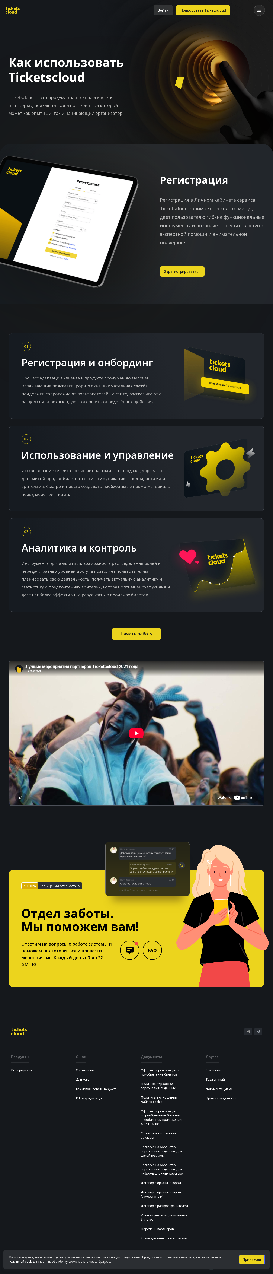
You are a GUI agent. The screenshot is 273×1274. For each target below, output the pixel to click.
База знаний (215, 1079)
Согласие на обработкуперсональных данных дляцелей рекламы (161, 1151)
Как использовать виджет (96, 1089)
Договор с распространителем (164, 1206)
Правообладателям (221, 1098)
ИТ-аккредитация (89, 1098)
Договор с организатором (161, 1183)
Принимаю (252, 1259)
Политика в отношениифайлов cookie (159, 1099)
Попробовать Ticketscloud (203, 10)
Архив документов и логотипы (164, 1238)
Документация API (220, 1089)
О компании (85, 1070)
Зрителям (213, 1070)
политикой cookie (21, 1261)
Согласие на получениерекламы (158, 1135)
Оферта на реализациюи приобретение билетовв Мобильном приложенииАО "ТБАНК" (161, 1117)
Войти (163, 10)
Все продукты (21, 1070)
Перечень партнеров (157, 1229)
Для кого (82, 1079)
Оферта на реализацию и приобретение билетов (160, 1072)
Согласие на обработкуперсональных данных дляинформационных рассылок (162, 1169)
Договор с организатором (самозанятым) (161, 1194)
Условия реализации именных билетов (164, 1217)
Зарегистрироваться (182, 271)
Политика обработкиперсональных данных (158, 1085)
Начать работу (136, 634)
